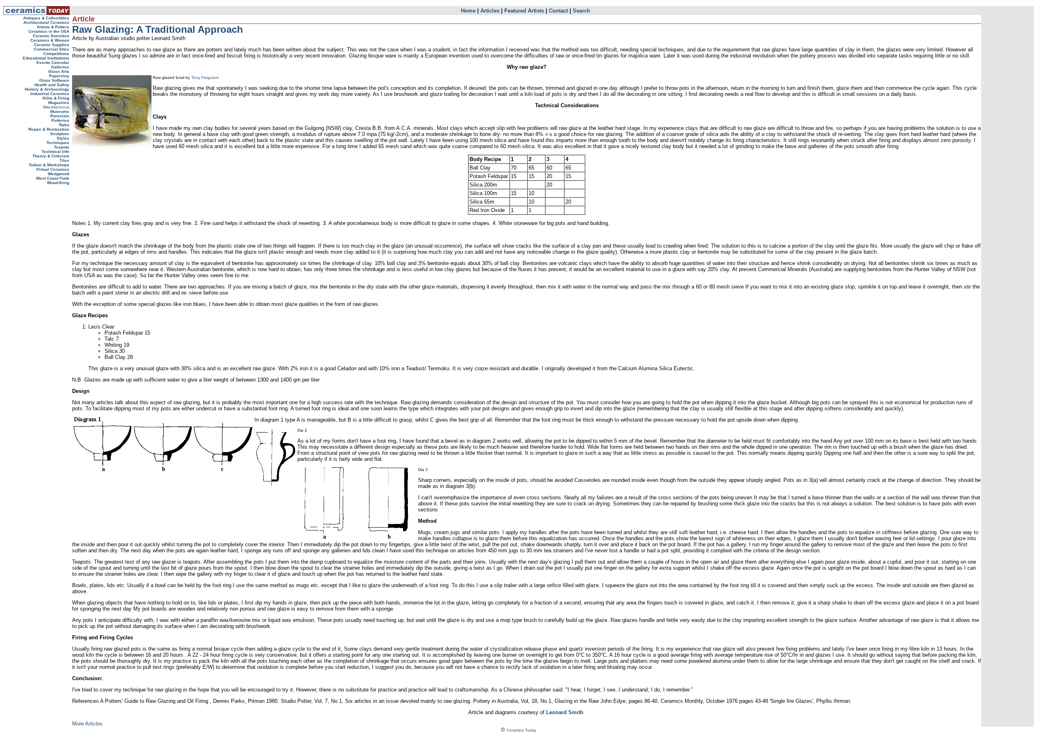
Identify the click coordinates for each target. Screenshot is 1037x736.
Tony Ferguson (205, 77)
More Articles (87, 724)
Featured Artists (524, 11)
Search (581, 11)
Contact (558, 11)
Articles (489, 11)
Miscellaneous (56, 107)
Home (468, 11)
